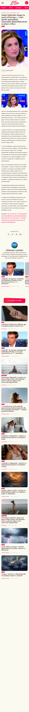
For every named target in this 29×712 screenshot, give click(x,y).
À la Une (3, 7)
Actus (10, 7)
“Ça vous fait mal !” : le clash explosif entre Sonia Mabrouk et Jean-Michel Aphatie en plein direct (14, 216)
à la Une (3, 12)
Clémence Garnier (9, 70)
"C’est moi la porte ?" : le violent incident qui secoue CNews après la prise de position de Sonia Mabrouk (13, 220)
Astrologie (18, 7)
